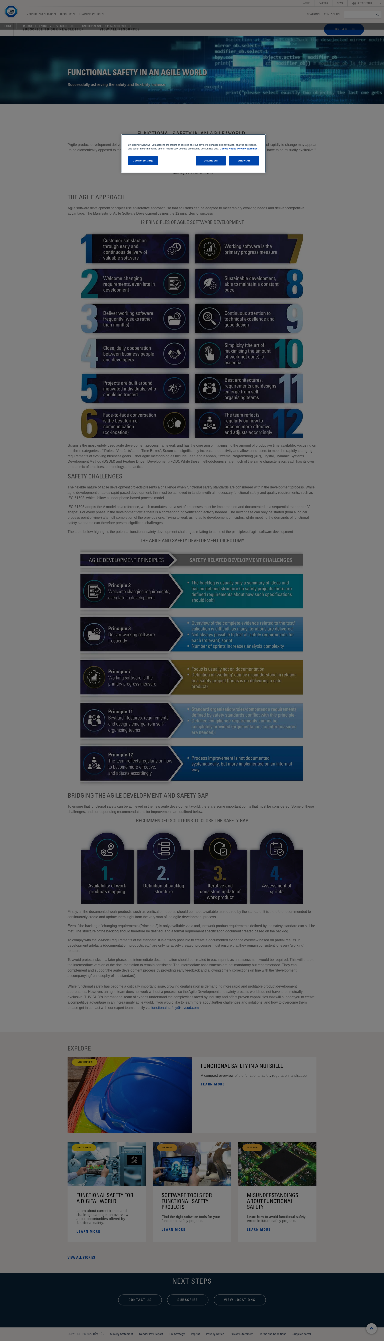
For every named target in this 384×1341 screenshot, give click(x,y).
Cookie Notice (228, 148)
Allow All (244, 160)
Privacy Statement (247, 148)
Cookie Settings (143, 160)
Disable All (211, 160)
